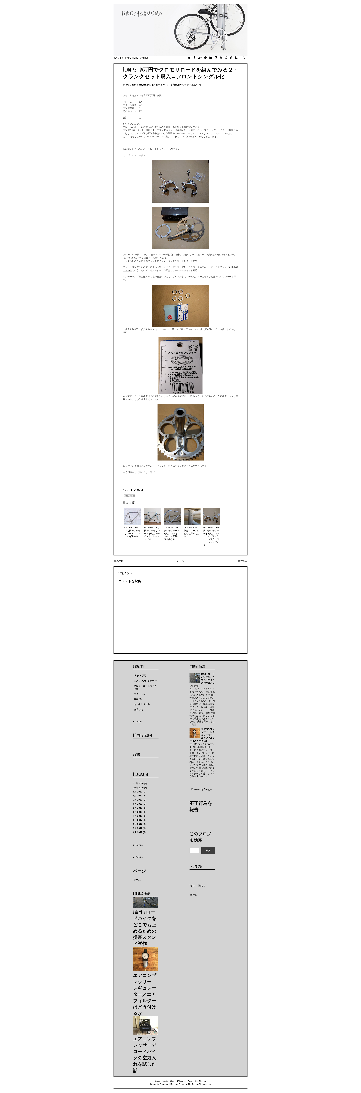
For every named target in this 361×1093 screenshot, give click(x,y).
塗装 (136, 709)
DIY (121, 57)
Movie (135, 57)
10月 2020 (138, 787)
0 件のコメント (194, 84)
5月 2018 (137, 812)
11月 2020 (138, 783)
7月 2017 (137, 828)
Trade (128, 57)
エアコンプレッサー (144, 680)
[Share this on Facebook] (131, 490)
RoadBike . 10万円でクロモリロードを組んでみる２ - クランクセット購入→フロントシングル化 (179, 73)
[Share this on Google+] (138, 490)
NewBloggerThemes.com (199, 1084)
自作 (136, 699)
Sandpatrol (165, 1084)
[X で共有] (131, 495)
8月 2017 (137, 824)
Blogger (208, 789)
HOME (116, 57)
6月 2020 (137, 804)
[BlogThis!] (128, 495)
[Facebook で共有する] (133, 495)
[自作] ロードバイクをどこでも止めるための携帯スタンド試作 (202, 680)
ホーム (180, 561)
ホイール (138, 694)
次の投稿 (118, 561)
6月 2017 (137, 832)
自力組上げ (176, 84)
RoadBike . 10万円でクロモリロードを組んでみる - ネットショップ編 (152, 533)
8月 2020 (137, 795)
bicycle (142, 84)
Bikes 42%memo (178, 1081)
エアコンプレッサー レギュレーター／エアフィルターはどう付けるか (202, 735)
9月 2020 (137, 792)
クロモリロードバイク (158, 84)
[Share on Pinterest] (142, 490)
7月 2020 (137, 800)
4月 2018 (137, 816)
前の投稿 (242, 561)
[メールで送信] (125, 495)
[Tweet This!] (134, 490)
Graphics (144, 57)
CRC (172, 149)
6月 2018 (137, 808)
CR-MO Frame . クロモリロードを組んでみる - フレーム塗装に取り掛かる (172, 533)
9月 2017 (137, 820)
